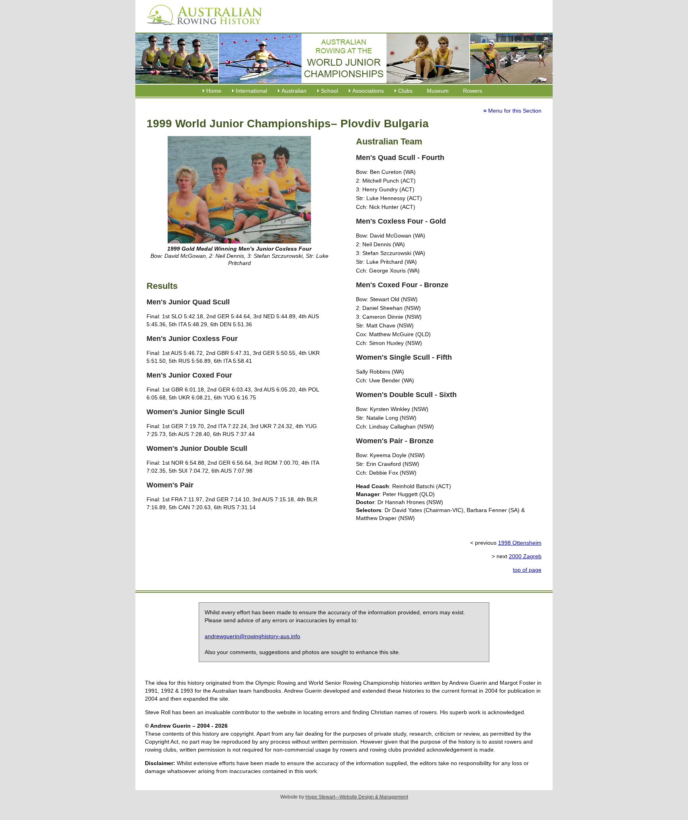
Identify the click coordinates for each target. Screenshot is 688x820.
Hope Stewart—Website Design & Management (356, 797)
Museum (438, 91)
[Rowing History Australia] (201, 28)
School (329, 91)
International (251, 91)
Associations (368, 91)
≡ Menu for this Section (512, 110)
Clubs (405, 91)
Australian (294, 91)
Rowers (472, 91)
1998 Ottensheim (519, 543)
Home (213, 91)
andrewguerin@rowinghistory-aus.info (252, 636)
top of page (527, 570)
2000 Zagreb (525, 556)
